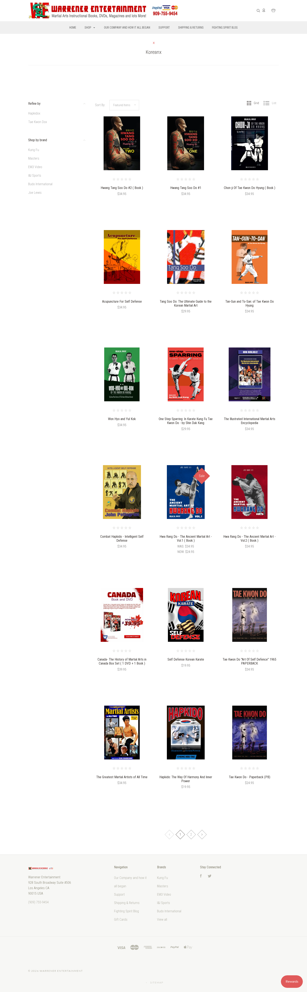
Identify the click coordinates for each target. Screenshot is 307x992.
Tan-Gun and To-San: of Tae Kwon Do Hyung (249, 303)
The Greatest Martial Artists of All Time (121, 777)
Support (164, 27)
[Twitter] (210, 876)
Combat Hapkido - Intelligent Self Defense (121, 539)
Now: (181, 552)
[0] (273, 10)
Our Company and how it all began (127, 27)
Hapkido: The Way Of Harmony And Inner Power (185, 779)
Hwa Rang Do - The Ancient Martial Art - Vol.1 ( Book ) (186, 539)
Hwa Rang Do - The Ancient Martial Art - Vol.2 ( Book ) (249, 539)
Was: (181, 546)
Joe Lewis (35, 193)
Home (72, 27)
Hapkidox (34, 113)
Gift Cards (120, 920)
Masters (33, 158)
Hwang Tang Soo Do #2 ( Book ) (122, 188)
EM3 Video (35, 167)
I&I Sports (34, 176)
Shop (88, 27)
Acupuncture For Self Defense (122, 301)
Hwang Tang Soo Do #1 (185, 188)
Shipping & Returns (191, 27)
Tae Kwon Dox (37, 122)
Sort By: (100, 105)
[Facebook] (201, 876)
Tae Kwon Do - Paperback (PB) (249, 777)
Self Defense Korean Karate (185, 659)
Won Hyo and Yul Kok (122, 419)
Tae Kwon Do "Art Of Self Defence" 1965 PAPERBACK (249, 661)
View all (162, 920)
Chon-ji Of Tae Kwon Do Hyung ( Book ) (249, 188)
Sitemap (156, 982)
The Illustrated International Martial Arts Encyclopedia (249, 421)
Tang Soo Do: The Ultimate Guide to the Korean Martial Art (186, 303)
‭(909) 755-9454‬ (38, 902)
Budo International (40, 184)
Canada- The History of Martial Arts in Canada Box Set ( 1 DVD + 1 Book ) (122, 661)
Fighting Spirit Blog (225, 27)
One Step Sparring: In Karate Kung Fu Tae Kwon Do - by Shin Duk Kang (186, 421)
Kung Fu (33, 150)
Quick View (122, 152)
